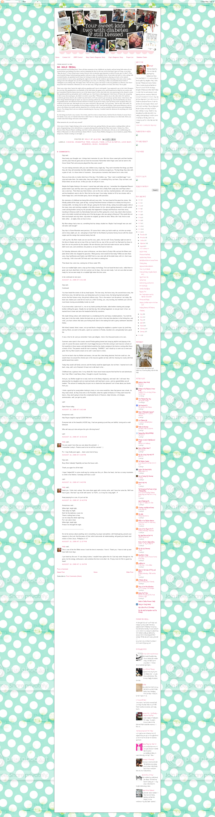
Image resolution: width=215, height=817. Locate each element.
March (142, 326)
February (142, 329)
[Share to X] (110, 139)
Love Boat (126, 142)
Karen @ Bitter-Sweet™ (144, 448)
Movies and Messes (144, 300)
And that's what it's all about (145, 428)
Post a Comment (62, 569)
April (141, 323)
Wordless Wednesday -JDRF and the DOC (147, 574)
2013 (139, 220)
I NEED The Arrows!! (143, 537)
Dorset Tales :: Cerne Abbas (145, 565)
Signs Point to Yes (144, 277)
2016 (139, 212)
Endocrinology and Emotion (147, 283)
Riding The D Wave (143, 593)
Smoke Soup (143, 280)
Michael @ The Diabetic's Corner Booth (146, 390)
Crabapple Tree (82, 142)
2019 (139, 203)
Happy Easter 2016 (143, 471)
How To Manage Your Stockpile (146, 588)
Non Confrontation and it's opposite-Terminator (146, 296)
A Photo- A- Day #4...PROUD (145, 544)
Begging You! (143, 292)
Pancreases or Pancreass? (148, 759)
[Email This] (106, 139)
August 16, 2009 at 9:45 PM (74, 482)
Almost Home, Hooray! (147, 775)
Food (102, 142)
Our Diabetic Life (142, 420)
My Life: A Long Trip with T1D (146, 455)
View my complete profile (146, 125)
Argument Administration (146, 266)
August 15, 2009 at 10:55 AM (74, 437)
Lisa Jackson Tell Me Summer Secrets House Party (147, 558)
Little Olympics (112, 142)
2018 (139, 206)
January (142, 332)
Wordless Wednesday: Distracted (146, 531)
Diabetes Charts (142, 57)
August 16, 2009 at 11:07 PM (74, 541)
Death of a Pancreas (143, 427)
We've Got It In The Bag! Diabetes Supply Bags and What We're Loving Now (147, 494)
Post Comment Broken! (140, 700)
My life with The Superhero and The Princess (147, 611)
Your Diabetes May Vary (144, 399)
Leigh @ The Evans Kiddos (145, 469)
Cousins (70, 142)
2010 (139, 229)
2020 (139, 200)
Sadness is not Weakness (144, 443)
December (142, 235)
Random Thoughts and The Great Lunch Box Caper (146, 596)
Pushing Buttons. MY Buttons (147, 308)
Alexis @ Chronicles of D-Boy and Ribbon (147, 571)
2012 (139, 223)
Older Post (129, 572)
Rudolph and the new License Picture (149, 260)
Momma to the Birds (145, 254)
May (141, 320)
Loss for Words (143, 252)
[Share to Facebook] (113, 139)
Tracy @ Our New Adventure (146, 587)
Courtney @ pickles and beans (146, 508)
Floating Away (143, 263)
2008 (139, 335)
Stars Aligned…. (142, 450)
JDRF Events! (78, 57)
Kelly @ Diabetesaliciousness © (146, 412)
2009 (139, 232)
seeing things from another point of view (147, 464)
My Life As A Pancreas (144, 549)
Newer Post (61, 572)
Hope (139, 484)
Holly (63, 442)
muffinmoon (141, 563)
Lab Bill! (144, 685)
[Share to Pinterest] (115, 139)
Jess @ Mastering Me (143, 501)
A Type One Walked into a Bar (145, 503)
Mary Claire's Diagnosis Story (95, 57)
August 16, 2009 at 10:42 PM (74, 500)
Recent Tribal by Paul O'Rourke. (146, 582)
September (143, 243)
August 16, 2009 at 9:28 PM (74, 455)
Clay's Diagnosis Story (115, 57)
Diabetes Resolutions (143, 516)
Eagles (95, 142)
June (141, 317)
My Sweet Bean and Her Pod (145, 535)
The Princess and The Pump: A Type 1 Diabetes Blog (147, 490)
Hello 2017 (140, 456)
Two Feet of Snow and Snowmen (150, 654)
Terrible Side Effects (145, 289)
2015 (139, 215)
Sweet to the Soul (142, 483)
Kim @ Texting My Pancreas (145, 476)
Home (57, 57)
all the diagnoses (142, 509)
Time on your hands (145, 269)
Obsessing (142, 310)
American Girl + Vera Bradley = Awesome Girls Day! (150, 714)
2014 (139, 217)
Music (95, 144)
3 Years (140, 550)
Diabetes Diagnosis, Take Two (149, 744)
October (142, 240)
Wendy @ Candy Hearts (144, 604)
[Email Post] (103, 139)
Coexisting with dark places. (145, 422)
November (143, 237)
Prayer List (129, 57)
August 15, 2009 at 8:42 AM (74, 409)
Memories (86, 144)
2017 (139, 209)
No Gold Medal (143, 286)
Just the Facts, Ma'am (145, 257)
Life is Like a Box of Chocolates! (146, 607)
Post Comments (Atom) (74, 576)
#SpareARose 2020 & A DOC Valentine (145, 414)
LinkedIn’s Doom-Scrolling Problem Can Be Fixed (147, 393)
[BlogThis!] (108, 139)
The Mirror (141, 435)
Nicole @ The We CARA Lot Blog (146, 542)
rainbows (103, 144)
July (141, 314)
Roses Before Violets (143, 555)
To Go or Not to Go (144, 249)
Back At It (140, 384)
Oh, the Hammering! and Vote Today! (143, 731)
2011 (139, 226)
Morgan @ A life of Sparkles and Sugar (146, 441)
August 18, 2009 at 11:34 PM (74, 564)
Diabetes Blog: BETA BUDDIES (145, 433)
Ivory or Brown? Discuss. (148, 669)
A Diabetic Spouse (142, 580)
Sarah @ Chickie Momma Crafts (146, 601)
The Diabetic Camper (143, 461)
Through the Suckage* (143, 401)
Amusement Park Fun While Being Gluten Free (146, 523)
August (142, 246)
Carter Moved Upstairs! (148, 790)
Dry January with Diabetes (145, 407)
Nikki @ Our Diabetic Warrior (146, 521)
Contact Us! (66, 57)
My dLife (140, 514)
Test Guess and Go (143, 405)
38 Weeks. (140, 478)
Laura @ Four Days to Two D (145, 529)
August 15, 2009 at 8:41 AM (74, 280)
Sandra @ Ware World (144, 382)
